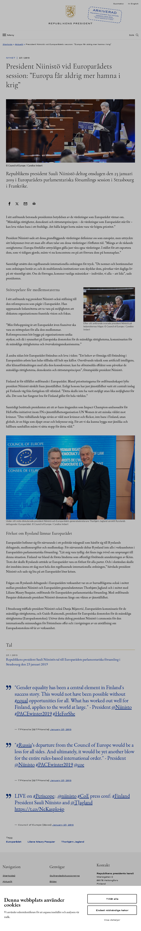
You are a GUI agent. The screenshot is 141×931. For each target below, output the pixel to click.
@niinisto (67, 796)
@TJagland (82, 802)
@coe (79, 764)
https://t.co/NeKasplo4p (39, 809)
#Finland (121, 796)
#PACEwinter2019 (33, 713)
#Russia (24, 745)
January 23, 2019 (60, 729)
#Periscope (43, 796)
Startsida (7, 44)
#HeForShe (64, 713)
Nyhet (11, 57)
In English (133, 3)
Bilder (53, 881)
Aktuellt (19, 44)
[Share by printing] (34, 203)
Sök (131, 35)
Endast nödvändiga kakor (112, 910)
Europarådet (13, 841)
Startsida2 (9, 875)
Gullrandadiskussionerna (65, 875)
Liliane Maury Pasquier (41, 841)
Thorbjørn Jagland (72, 841)
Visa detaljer (112, 919)
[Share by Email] (25, 203)
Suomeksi (118, 3)
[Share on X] (17, 203)
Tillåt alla (112, 898)
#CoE (83, 796)
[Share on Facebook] (9, 203)
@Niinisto (122, 707)
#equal (21, 700)
